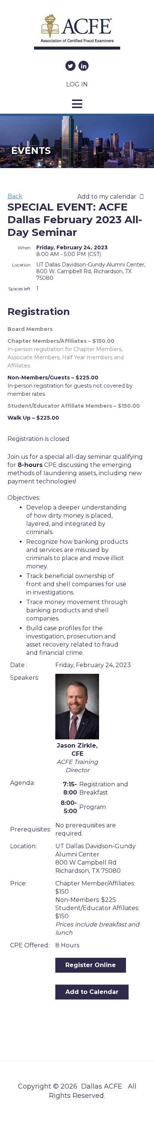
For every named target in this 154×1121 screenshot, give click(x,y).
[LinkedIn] (83, 66)
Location (21, 265)
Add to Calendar (91, 991)
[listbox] (112, 196)
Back (14, 196)
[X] (70, 66)
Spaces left (19, 288)
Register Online (90, 965)
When (24, 247)
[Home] (77, 34)
